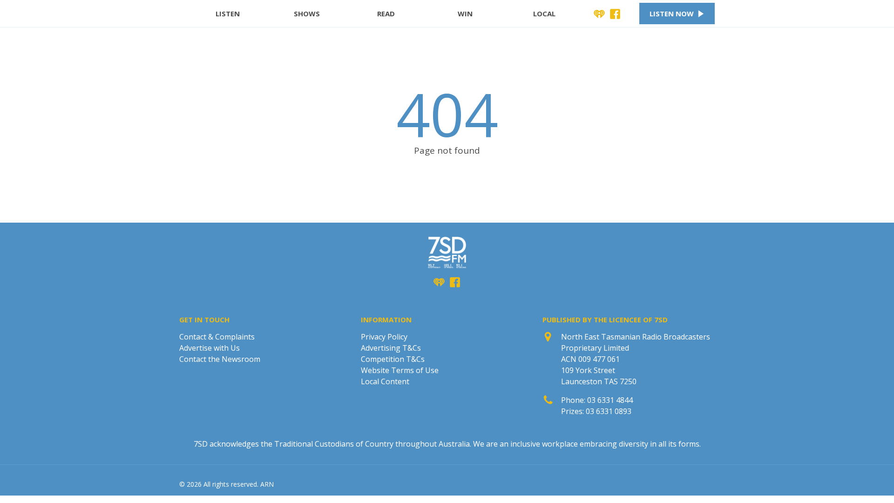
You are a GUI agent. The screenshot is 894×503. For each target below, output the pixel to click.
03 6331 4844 (610, 400)
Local (544, 13)
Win (465, 13)
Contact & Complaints (217, 337)
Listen (228, 13)
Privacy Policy (384, 337)
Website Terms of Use (400, 370)
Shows (307, 13)
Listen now (672, 13)
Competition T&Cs (393, 359)
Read (386, 13)
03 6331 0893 (608, 411)
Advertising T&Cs (391, 348)
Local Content (385, 381)
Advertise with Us (209, 348)
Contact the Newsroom (219, 359)
